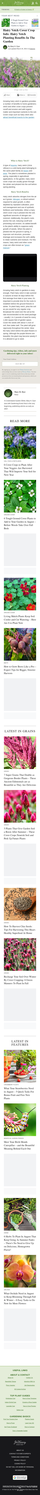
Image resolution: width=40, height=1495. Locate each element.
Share (8, 95)
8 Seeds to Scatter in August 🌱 (24, 9)
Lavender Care (10, 1406)
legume (14, 165)
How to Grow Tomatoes (29, 1398)
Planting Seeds (29, 1419)
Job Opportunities (29, 1385)
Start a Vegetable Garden (20, 1431)
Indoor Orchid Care (10, 1402)
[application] (20, 266)
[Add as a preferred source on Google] (20, 1477)
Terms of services (25, 369)
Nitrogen (16, 199)
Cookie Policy (20, 1463)
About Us (10, 1377)
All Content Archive (20, 1389)
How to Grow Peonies (29, 1406)
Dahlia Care (20, 1410)
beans (26, 171)
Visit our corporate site (28, 1487)
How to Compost (29, 1427)
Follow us (22, 95)
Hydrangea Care (10, 1398)
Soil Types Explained (10, 1427)
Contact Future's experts (20, 1453)
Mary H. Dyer (15, 46)
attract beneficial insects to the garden (18, 117)
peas (5, 173)
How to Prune (11, 1423)
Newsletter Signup (10, 1381)
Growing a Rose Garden (29, 1402)
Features (32, 49)
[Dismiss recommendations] (37, 16)
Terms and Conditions (20, 1457)
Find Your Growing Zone (10, 1419)
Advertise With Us (29, 1381)
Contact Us (29, 1377)
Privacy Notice (26, 372)
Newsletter (33, 95)
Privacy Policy (20, 1460)
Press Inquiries (10, 1385)
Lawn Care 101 (29, 1423)
